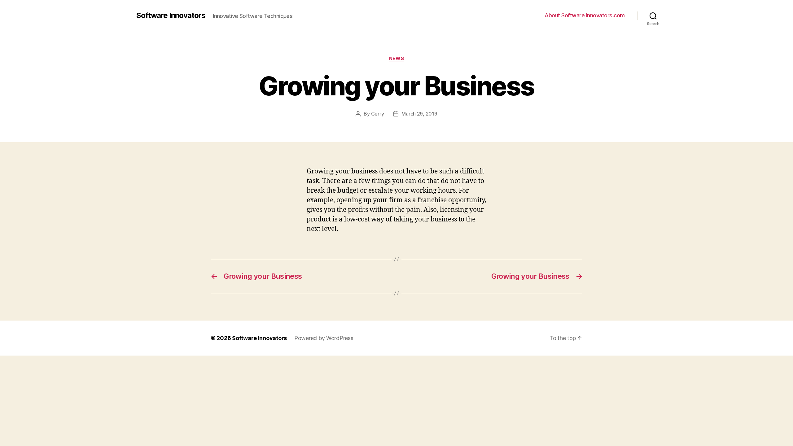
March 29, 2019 (419, 114)
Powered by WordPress (323, 338)
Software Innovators (170, 15)
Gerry (377, 114)
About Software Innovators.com (585, 15)
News (396, 58)
